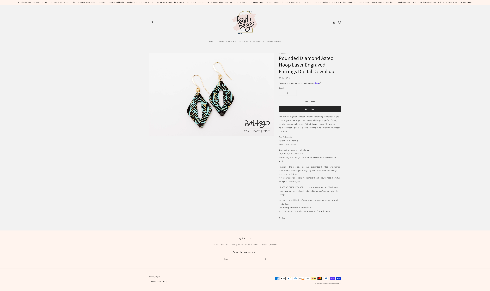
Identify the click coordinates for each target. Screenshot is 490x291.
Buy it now (310, 109)
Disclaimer (224, 244)
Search (215, 244)
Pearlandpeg (324, 283)
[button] (152, 22)
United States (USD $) (159, 281)
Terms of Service (252, 244)
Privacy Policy (237, 244)
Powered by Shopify (334, 283)
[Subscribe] (265, 259)
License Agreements (269, 244)
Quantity (282, 88)
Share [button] (284, 218)
